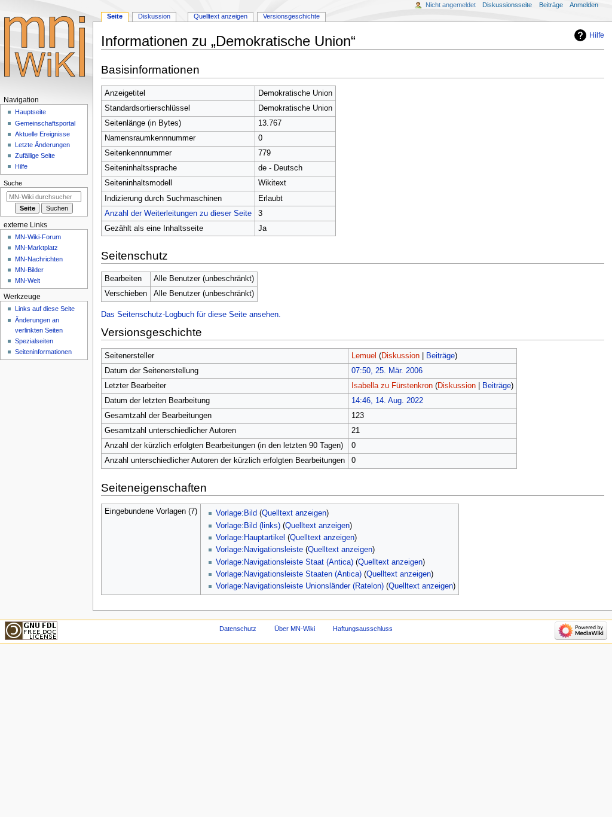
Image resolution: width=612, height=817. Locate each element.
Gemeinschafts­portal (45, 123)
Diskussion (400, 356)
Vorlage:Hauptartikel (250, 538)
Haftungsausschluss (363, 628)
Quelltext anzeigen (294, 513)
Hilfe (596, 35)
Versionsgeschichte (291, 16)
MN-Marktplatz (36, 247)
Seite (115, 16)
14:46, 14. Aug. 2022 (387, 401)
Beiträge (440, 356)
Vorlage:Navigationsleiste (259, 549)
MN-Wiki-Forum (38, 236)
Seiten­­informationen (43, 351)
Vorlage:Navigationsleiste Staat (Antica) (284, 562)
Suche (13, 183)
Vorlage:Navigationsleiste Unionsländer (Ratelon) (300, 586)
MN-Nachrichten (39, 259)
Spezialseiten (34, 341)
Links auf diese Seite (45, 308)
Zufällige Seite (35, 155)
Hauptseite (30, 111)
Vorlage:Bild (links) (248, 526)
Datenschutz (237, 628)
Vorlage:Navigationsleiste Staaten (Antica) (289, 574)
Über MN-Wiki (294, 628)
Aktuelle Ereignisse (42, 134)
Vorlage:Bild (236, 513)
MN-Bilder (29, 269)
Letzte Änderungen (42, 144)
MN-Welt (27, 280)
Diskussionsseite (507, 4)
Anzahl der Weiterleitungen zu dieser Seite (178, 213)
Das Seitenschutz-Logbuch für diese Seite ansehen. (191, 314)
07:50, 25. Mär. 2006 (387, 371)
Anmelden (584, 4)
